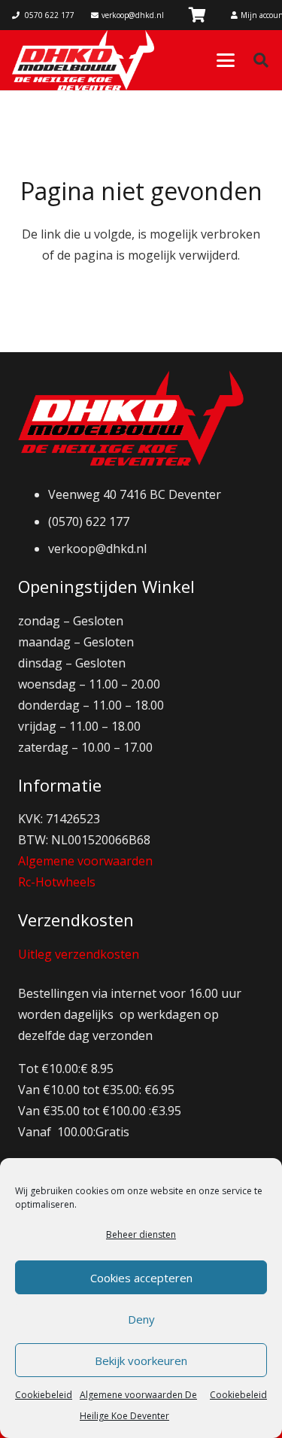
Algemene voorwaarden (85, 861)
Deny (141, 1319)
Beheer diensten (141, 1234)
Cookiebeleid (43, 1394)
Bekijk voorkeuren (141, 1360)
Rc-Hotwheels (57, 882)
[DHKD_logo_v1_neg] (83, 60)
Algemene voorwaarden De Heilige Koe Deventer (138, 1405)
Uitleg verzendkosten (78, 954)
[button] (225, 60)
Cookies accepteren (141, 1277)
